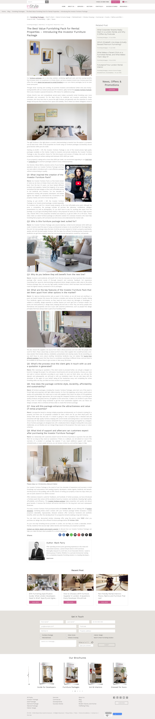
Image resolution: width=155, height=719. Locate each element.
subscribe (112, 89)
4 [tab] (80, 691)
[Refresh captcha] (92, 642)
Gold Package (31, 701)
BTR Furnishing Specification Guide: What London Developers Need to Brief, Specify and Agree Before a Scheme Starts (42, 596)
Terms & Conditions (84, 713)
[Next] (127, 675)
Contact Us (115, 2)
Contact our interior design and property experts (42, 529)
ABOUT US (71, 6)
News (53, 19)
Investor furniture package (56, 501)
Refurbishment (76, 17)
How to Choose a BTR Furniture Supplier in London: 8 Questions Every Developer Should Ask (77, 596)
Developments (57, 701)
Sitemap (29, 715)
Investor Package (32, 699)
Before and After (116, 17)
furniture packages (36, 78)
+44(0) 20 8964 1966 (102, 2)
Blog (8, 11)
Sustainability (41, 19)
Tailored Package (32, 706)
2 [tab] (75, 691)
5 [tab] (82, 691)
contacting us (33, 161)
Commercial (99, 17)
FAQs (80, 701)
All (27, 17)
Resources (123, 6)
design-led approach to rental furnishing (50, 82)
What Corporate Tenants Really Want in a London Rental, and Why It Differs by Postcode (111, 32)
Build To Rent (50, 17)
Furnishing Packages (18, 11)
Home (63, 6)
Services (80, 6)
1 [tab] (72, 691)
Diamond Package (32, 704)
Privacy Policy (69, 713)
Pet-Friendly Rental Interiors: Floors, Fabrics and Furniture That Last (111, 596)
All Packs (30, 697)
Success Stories (111, 6)
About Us (81, 697)
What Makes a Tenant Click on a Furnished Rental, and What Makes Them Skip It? (111, 54)
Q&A (48, 19)
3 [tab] (77, 691)
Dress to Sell (31, 19)
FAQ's (75, 713)
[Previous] (28, 675)
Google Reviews (117, 714)
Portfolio (99, 6)
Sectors (89, 6)
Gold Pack (88, 159)
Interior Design (31, 708)
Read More (35, 602)
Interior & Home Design (63, 17)
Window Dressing (88, 17)
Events (107, 17)
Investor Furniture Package (83, 90)
